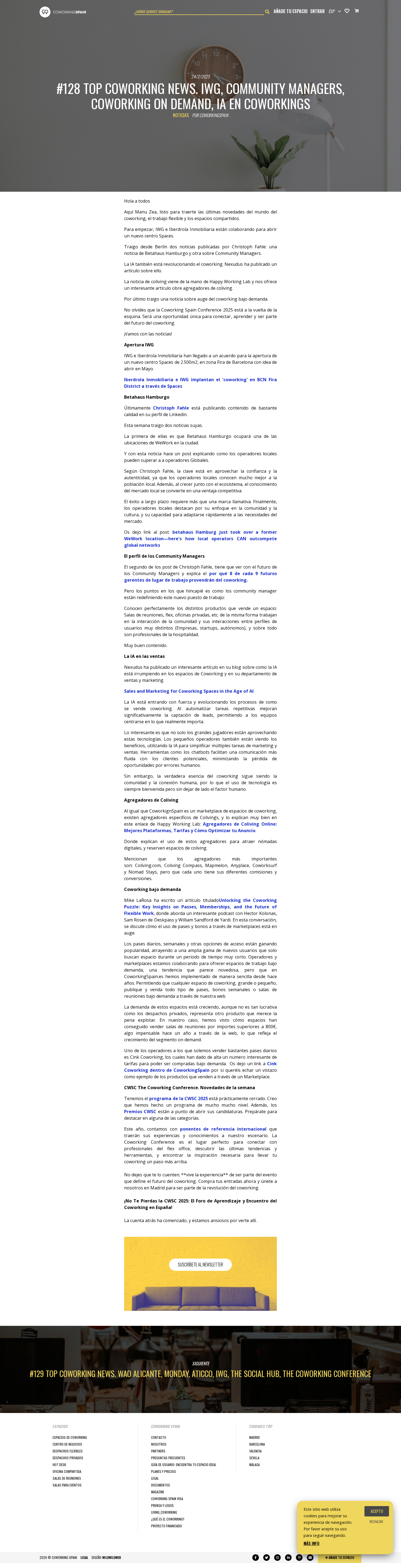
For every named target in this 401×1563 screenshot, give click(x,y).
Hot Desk (59, 1464)
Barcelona (257, 1444)
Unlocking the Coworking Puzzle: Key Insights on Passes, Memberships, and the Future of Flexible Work (200, 906)
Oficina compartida (67, 1471)
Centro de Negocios (67, 1444)
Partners (158, 1451)
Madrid (254, 1437)
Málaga (254, 1464)
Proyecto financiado (166, 1526)
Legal (155, 1478)
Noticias (181, 115)
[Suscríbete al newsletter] (310, 1557)
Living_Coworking (164, 1512)
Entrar (317, 11)
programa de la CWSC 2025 (178, 1098)
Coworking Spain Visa (167, 1498)
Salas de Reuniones (67, 1478)
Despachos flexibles (68, 1451)
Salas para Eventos (67, 1485)
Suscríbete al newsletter (200, 1264)
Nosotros (158, 1444)
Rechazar (376, 1521)
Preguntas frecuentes (168, 1457)
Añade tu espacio (290, 11)
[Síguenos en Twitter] (266, 1557)
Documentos (160, 1485)
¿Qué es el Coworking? (167, 1519)
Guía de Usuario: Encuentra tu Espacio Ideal (183, 1464)
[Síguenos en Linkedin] (288, 1557)
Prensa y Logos (162, 1505)
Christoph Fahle (171, 408)
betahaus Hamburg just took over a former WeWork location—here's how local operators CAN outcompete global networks (200, 538)
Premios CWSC (140, 1112)
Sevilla (254, 1457)
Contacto (158, 1437)
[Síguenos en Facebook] (255, 1557)
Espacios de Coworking (70, 1437)
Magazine (157, 1491)
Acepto (377, 1511)
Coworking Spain (63, 12)
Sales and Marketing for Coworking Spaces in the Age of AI (189, 691)
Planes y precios (163, 1471)
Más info (311, 1543)
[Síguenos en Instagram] (277, 1557)
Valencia (255, 1451)
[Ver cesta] (356, 11)
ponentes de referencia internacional (223, 1129)
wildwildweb (111, 1557)
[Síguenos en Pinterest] (299, 1557)
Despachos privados (68, 1457)
